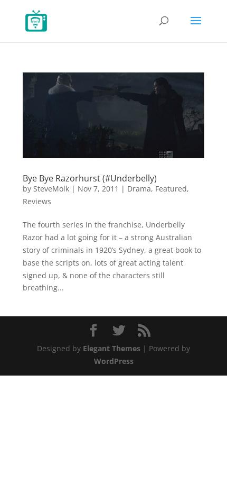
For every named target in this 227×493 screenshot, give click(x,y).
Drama (139, 189)
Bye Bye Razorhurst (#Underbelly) (90, 178)
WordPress (114, 361)
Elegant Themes (111, 348)
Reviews (37, 201)
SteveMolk (51, 189)
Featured (171, 189)
